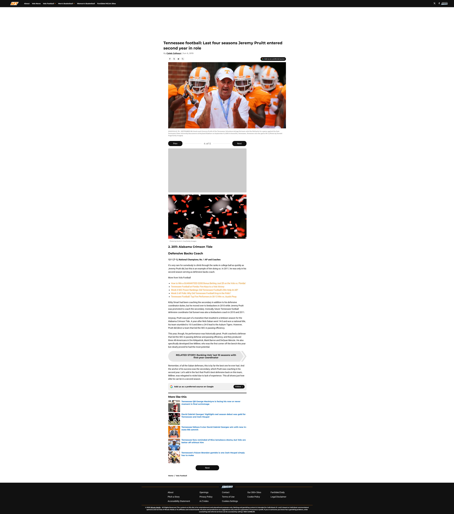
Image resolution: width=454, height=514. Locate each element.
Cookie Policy (253, 496)
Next (239, 143)
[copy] (182, 59)
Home (170, 476)
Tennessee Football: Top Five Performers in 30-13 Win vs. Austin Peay (204, 296)
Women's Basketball (86, 3)
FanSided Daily (278, 492)
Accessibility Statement (179, 501)
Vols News (36, 3)
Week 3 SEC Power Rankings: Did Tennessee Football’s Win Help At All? (204, 290)
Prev (175, 143)
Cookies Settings (230, 501)
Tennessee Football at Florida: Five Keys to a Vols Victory (197, 286)
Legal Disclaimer (278, 496)
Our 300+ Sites (254, 492)
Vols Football (181, 476)
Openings (204, 492)
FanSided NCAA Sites (106, 3)
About (27, 3)
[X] (434, 3)
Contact (225, 492)
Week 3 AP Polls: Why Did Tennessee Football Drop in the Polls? (201, 293)
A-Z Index (204, 501)
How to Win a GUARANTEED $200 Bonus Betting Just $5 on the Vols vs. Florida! (208, 283)
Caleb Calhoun (174, 53)
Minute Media (156, 507)
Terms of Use (228, 496)
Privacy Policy (206, 496)
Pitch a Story (174, 496)
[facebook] (439, 3)
